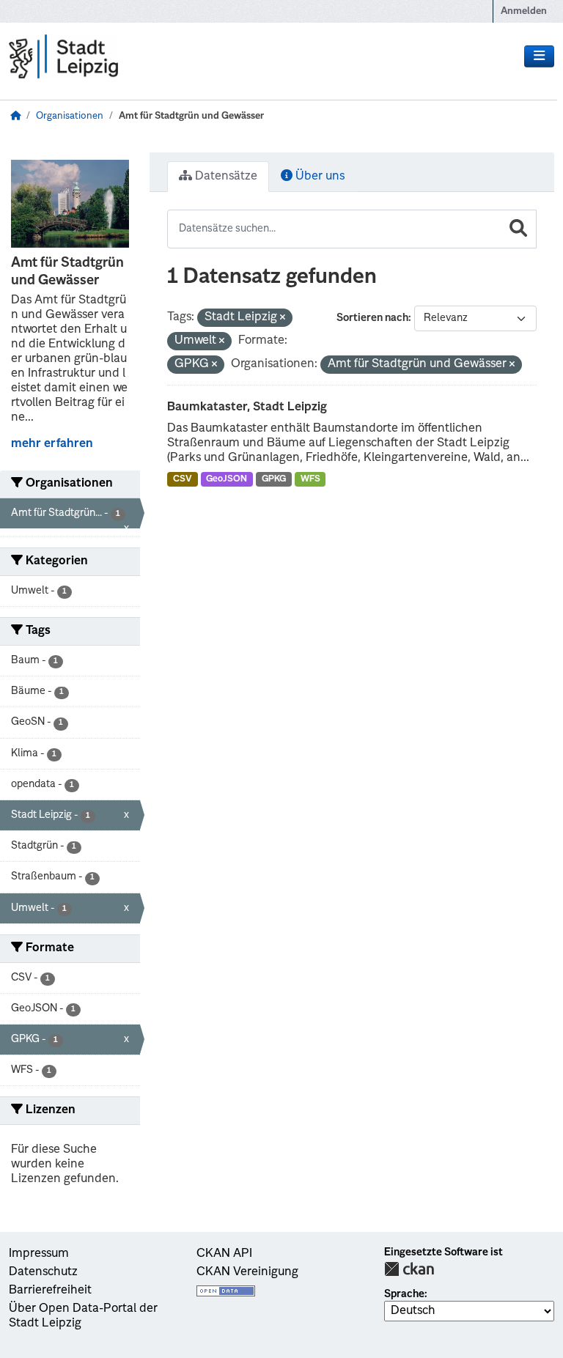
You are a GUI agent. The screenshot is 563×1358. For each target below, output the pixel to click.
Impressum (39, 1254)
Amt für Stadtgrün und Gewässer (191, 116)
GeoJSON (226, 479)
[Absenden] (518, 229)
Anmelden (524, 11)
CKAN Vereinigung (247, 1272)
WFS (310, 479)
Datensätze (224, 176)
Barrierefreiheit (50, 1290)
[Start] (15, 116)
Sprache (404, 1294)
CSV (182, 479)
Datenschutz (43, 1272)
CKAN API (224, 1254)
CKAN (409, 1269)
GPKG (274, 479)
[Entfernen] (282, 318)
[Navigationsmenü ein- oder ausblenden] (539, 56)
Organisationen (69, 116)
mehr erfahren (52, 444)
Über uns (318, 176)
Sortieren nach (372, 318)
